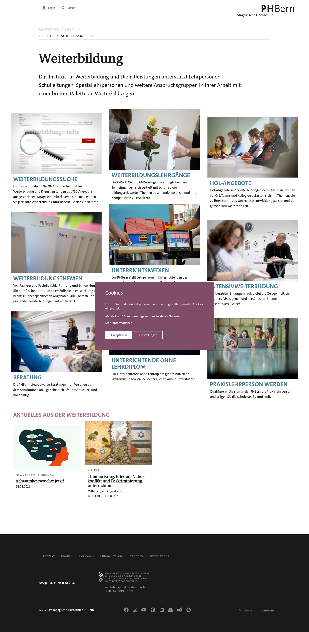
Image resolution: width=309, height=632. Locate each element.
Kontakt (48, 556)
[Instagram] (135, 610)
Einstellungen (148, 335)
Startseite (46, 35)
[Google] (188, 610)
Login (51, 8)
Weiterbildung (57, 30)
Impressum (266, 610)
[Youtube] (143, 610)
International (160, 556)
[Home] (264, 11)
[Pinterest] (153, 610)
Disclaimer (245, 610)
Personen (86, 556)
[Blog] (179, 610)
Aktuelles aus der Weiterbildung (61, 415)
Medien (67, 556)
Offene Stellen (111, 556)
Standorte (136, 556)
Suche (71, 8)
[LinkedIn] (162, 610)
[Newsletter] (170, 610)
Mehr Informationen (119, 323)
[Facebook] (126, 610)
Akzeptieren (119, 335)
